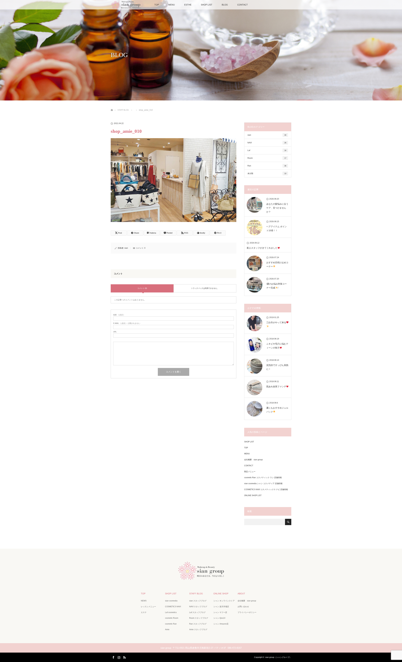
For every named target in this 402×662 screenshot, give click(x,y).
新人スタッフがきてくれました (262, 248)
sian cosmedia (171, 601)
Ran (266, 166)
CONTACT (242, 4)
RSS (124, 656)
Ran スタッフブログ (197, 624)
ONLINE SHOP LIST (252, 495)
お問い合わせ (243, 606)
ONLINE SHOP (220, 593)
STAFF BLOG (196, 593)
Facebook (113, 656)
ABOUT (241, 593)
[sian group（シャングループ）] (201, 577)
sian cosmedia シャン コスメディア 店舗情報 (263, 483)
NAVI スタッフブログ (198, 606)
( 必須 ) (118, 315)
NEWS (144, 601)
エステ (144, 612)
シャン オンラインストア (224, 601)
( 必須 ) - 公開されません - (127, 323)
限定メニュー (249, 471)
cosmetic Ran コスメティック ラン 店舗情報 (263, 477)
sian (126, 248)
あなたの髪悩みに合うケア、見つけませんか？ (277, 208)
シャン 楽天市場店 (221, 606)
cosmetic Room (171, 618)
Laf (266, 150)
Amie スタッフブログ (198, 629)
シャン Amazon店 (220, 624)
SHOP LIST (206, 4)
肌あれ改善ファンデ (276, 386)
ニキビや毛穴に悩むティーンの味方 (277, 346)
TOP (156, 4)
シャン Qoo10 (219, 618)
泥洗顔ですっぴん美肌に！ (277, 367)
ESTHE (187, 4)
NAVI (266, 143)
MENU (171, 4)
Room (266, 158)
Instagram (118, 656)
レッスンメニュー (148, 606)
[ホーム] (112, 106)
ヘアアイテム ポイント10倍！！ (276, 228)
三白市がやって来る (276, 322)
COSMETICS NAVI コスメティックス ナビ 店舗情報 (266, 489)
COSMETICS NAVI (173, 606)
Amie (167, 629)
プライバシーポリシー (247, 612)
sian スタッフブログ (197, 601)
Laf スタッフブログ (197, 612)
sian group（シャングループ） (278, 657)
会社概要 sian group (253, 460)
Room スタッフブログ (198, 618)
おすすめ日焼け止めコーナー (277, 264)
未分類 (266, 173)
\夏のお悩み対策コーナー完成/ (276, 286)
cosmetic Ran (171, 624)
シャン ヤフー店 (220, 612)
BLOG (225, 4)
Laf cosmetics (171, 612)
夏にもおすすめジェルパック (277, 410)
